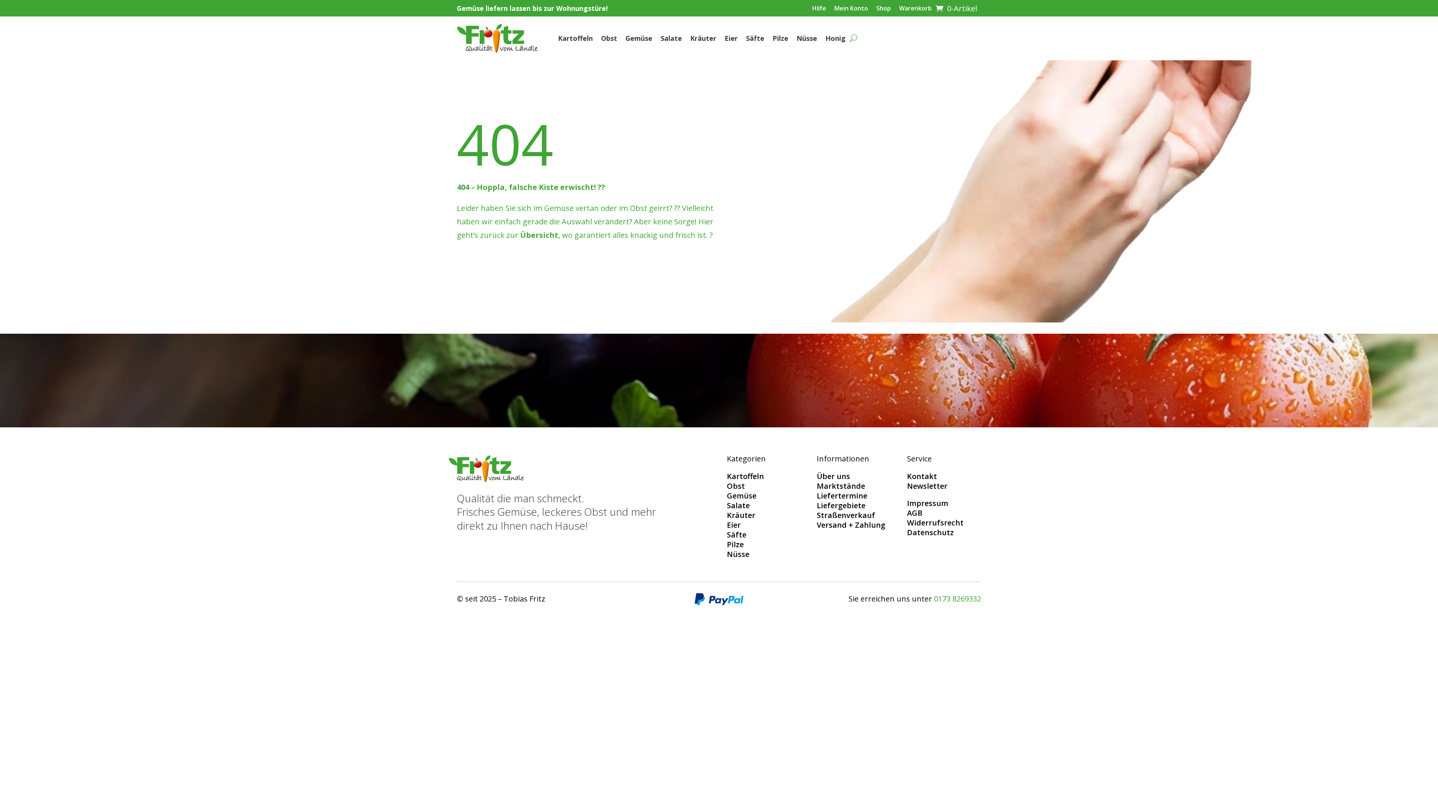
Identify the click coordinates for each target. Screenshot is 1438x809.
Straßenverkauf (846, 515)
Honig (835, 38)
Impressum (927, 503)
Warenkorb (915, 9)
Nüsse (807, 38)
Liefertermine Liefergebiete (842, 500)
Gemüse (638, 38)
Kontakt (922, 476)
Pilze (780, 38)
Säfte (755, 38)
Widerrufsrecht (935, 523)
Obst (609, 38)
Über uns (833, 476)
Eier (731, 38)
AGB (914, 513)
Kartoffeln (575, 38)
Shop (883, 9)
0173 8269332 (957, 599)
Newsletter (927, 486)
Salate (671, 38)
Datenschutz (930, 532)
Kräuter (703, 38)
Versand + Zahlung (851, 525)
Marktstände (841, 486)
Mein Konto (851, 9)
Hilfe (819, 9)
